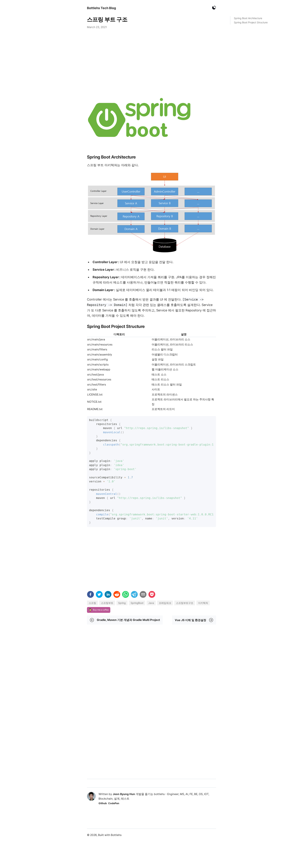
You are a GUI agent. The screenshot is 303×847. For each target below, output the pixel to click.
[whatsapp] (125, 595)
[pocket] (151, 595)
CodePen (113, 803)
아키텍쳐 (203, 602)
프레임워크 (165, 602)
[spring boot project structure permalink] (85, 326)
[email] (143, 595)
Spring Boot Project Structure (251, 22)
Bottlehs (116, 835)
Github (103, 803)
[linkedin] (108, 595)
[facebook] (90, 595)
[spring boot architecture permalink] (85, 157)
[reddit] (116, 595)
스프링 (92, 602)
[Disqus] (151, 732)
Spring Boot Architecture (248, 18)
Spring (122, 602)
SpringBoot (137, 602)
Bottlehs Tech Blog (101, 8)
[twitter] (99, 595)
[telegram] (134, 595)
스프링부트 (107, 602)
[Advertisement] (151, 61)
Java (151, 602)
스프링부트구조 (184, 602)
